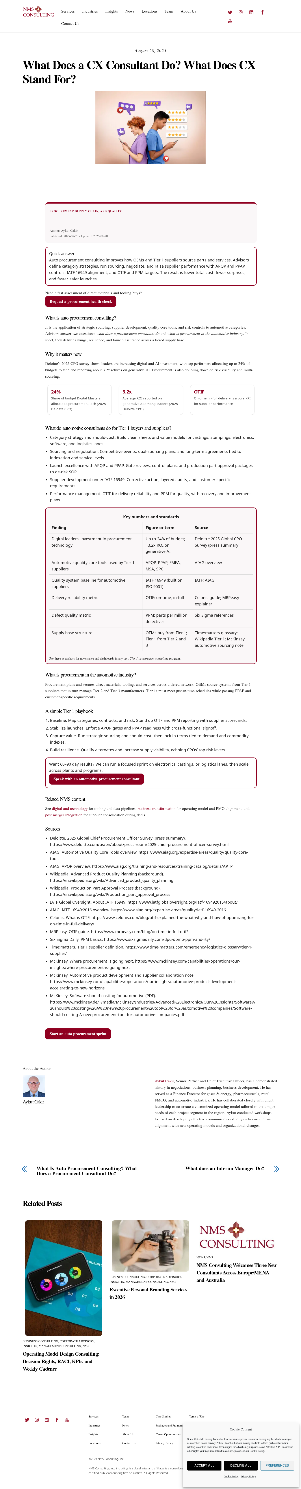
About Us (188, 11)
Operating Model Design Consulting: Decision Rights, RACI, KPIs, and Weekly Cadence (61, 1361)
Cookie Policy (257, 1450)
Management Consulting (60, 1346)
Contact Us (70, 23)
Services (68, 11)
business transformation (156, 808)
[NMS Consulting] (39, 15)
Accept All (204, 1465)
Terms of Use (196, 1416)
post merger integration (63, 814)
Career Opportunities (168, 1434)
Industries (90, 11)
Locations (149, 11)
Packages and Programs (170, 1425)
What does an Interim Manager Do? (224, 1168)
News (129, 11)
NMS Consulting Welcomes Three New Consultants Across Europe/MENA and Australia (237, 1272)
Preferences (277, 1465)
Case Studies (163, 1416)
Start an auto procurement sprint (78, 1034)
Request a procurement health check (81, 301)
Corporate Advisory (77, 1341)
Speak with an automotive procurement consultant (96, 779)
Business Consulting (40, 1341)
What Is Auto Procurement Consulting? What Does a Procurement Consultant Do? (87, 1171)
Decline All (240, 1465)
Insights (111, 11)
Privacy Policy (215, 1443)
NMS (86, 1346)
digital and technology (70, 808)
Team (169, 11)
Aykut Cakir (33, 1101)
